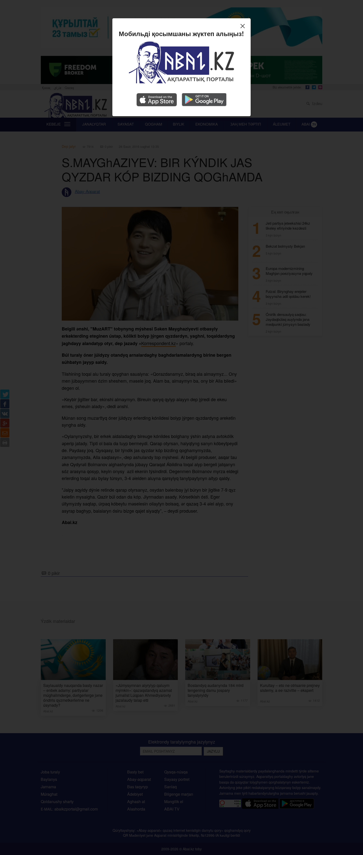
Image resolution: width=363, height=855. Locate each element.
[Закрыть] (244, 27)
